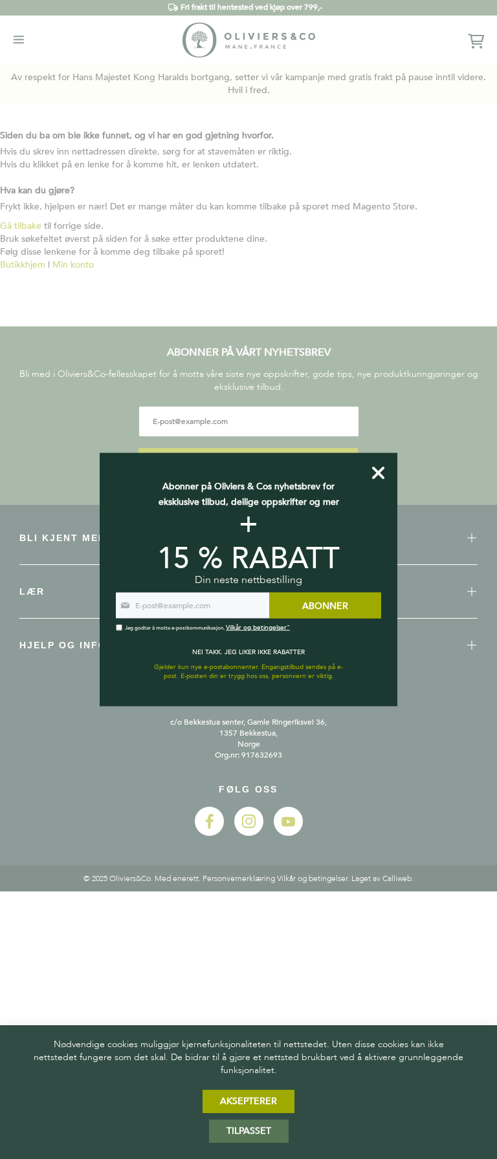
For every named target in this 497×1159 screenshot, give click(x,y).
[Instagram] (248, 833)
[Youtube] (288, 833)
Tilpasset (248, 1131)
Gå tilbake (20, 226)
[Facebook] (209, 833)
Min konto (73, 265)
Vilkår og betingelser (312, 878)
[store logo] (248, 40)
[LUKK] (378, 472)
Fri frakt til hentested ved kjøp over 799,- (251, 7)
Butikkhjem (22, 265)
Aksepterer (248, 1101)
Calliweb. (398, 878)
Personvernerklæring (239, 878)
